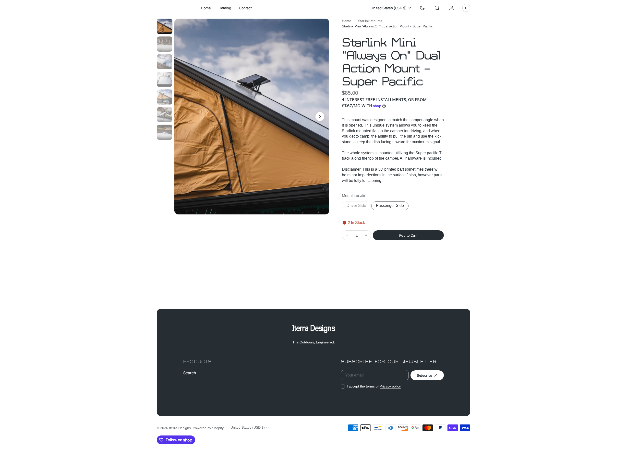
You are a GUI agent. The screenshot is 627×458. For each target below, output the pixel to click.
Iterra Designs (180, 428)
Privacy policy (390, 386)
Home (346, 21)
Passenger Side (392, 206)
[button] (437, 8)
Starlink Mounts (370, 21)
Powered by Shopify (208, 428)
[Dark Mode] (422, 8)
